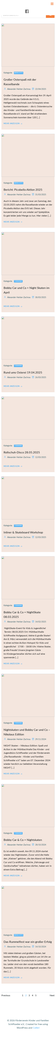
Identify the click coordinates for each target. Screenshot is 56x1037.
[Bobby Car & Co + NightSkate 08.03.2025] (28, 577)
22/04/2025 (40, 89)
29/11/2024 (40, 739)
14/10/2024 (40, 947)
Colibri (36, 1028)
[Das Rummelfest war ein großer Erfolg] (28, 907)
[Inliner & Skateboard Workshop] (28, 498)
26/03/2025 (40, 377)
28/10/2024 (40, 845)
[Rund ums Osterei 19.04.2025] (28, 338)
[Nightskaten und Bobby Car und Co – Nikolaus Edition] (28, 695)
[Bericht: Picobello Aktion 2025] (28, 155)
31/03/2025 (40, 195)
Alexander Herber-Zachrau (19, 89)
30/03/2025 (40, 297)
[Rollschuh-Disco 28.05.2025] (28, 418)
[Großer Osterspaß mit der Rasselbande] (28, 45)
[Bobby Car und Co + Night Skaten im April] (28, 253)
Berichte (18, 73)
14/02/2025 (40, 622)
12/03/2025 (40, 457)
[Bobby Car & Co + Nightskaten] (28, 805)
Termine (18, 281)
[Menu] (52, 3)
